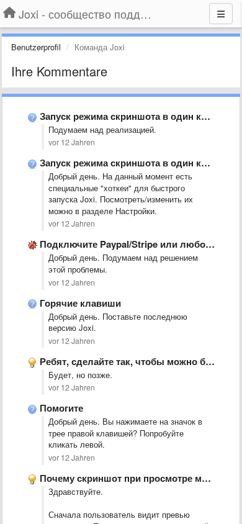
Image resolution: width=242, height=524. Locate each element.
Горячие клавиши (80, 303)
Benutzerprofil (36, 47)
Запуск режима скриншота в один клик (129, 116)
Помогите (61, 408)
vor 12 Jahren (71, 142)
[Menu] (221, 13)
